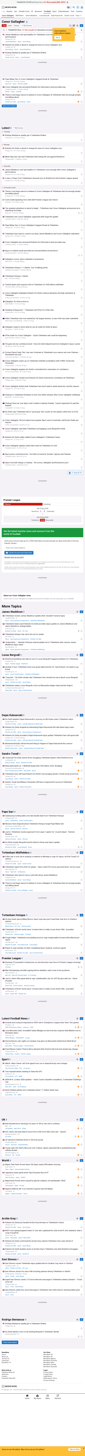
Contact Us (5, 1358)
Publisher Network (8, 1372)
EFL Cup (25, 631)
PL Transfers (32, 975)
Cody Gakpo (33, 945)
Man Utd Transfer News (19, 975)
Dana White (9, 1095)
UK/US (7, 1144)
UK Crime (8, 1136)
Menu (47, 1398)
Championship (26, 926)
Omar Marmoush (22, 945)
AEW (14, 1087)
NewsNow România (50, 1360)
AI (32, 11)
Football (47, 11)
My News (37, 1398)
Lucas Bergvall (44, 15)
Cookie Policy (48, 1374)
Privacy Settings (49, 1380)
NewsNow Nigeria (49, 1358)
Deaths (23, 1177)
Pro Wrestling (21, 1087)
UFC (16, 1076)
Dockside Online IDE (8, 1378)
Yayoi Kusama (9, 1177)
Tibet (6, 1169)
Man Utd (8, 975)
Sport (54, 11)
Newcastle (49, 520)
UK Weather (9, 1128)
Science (79, 11)
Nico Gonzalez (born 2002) (13, 770)
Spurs (19, 41)
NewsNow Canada (49, 1364)
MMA (20, 1076)
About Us (5, 1356)
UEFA (31, 1027)
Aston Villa (8, 985)
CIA (13, 1155)
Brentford (35, 511)
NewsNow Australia (50, 1366)
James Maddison (31, 15)
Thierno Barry (9, 1054)
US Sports (26, 1068)
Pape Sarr (8, 84)
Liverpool (26, 1027)
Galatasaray (14, 820)
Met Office (17, 1128)
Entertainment (63, 11)
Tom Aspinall (9, 1076)
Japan (17, 1177)
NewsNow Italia (48, 1362)
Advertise (5, 1374)
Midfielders (20, 15)
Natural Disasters (16, 1193)
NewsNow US (48, 1356)
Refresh (58, 1398)
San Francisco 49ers (11, 1068)
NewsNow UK (48, 1354)
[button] (27, 25)
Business (38, 11)
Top (4, 25)
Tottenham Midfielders (37, 620)
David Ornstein (18, 985)
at (41, 2)
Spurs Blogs (27, 41)
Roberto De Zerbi (10, 102)
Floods (22, 1185)
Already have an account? (14, 557)
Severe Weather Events (22, 1169)
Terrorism (14, 1144)
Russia (18, 1155)
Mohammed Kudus (11, 748)
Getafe (7, 91)
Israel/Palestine (23, 1144)
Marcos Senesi (10, 762)
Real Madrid (20, 1038)
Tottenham (50, 511)
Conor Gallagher (8, 15)
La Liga (27, 1038)
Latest (10, 25)
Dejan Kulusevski (57, 15)
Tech (72, 11)
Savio (12, 1286)
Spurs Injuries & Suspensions (19, 620)
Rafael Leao (9, 934)
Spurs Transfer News (17, 674)
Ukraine (9, 11)
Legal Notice (41, 563)
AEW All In (8, 1087)
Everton (17, 1054)
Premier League (23, 84)
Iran (15, 11)
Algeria (7, 1193)
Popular (16, 25)
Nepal (12, 1169)
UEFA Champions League (13, 1027)
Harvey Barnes (29, 1046)
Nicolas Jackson (29, 985)
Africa (25, 1193)
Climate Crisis (24, 11)
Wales (24, 1128)
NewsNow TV (6, 1362)
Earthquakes (9, 1185)
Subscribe (5, 1360)
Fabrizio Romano (15, 828)
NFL (20, 1068)
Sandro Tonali (69, 15)
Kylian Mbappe (10, 1038)
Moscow (8, 1155)
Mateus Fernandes (25, 787)
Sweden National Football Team (33, 724)
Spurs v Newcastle (24, 1238)
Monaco (25, 828)
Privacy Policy (30, 563)
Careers (4, 1376)
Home (4, 1354)
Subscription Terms (50, 1378)
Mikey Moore (9, 926)
